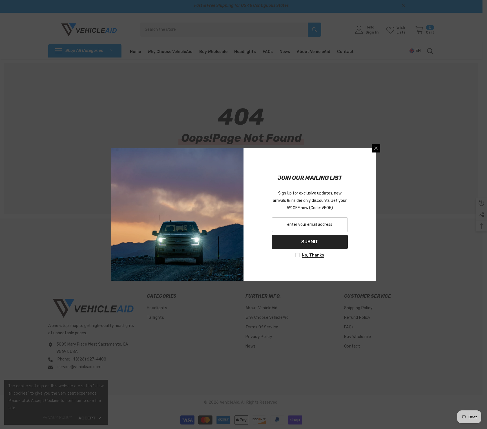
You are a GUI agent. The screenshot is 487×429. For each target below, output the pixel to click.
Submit (309, 241)
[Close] (376, 148)
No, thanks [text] (313, 255)
